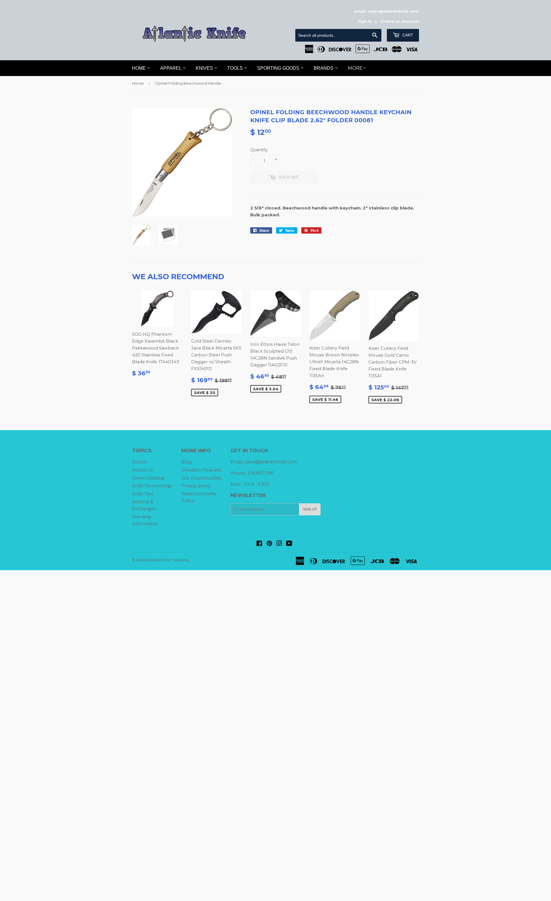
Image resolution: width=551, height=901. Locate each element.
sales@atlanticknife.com (271, 462)
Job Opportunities (201, 478)
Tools (235, 68)
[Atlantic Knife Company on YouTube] (289, 544)
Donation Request (201, 470)
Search (139, 462)
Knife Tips (142, 493)
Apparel (171, 68)
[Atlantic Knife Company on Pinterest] (269, 544)
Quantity (259, 149)
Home (139, 68)
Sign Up (310, 509)
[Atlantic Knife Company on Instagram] (279, 544)
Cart (407, 35)
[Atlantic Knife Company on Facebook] (259, 544)
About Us (142, 470)
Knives (205, 68)
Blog (186, 462)
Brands (324, 68)
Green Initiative (148, 478)
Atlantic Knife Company (167, 560)
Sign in (365, 21)
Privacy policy (196, 485)
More (355, 68)
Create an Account (399, 21)
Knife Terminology (152, 485)
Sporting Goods (278, 68)
